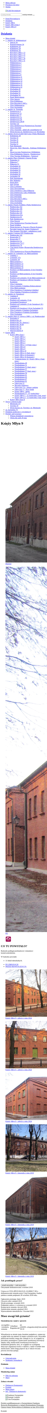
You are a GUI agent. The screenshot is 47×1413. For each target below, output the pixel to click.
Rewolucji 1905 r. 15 (17, 55)
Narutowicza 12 (16, 113)
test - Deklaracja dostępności (15, 1391)
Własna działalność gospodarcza (21, 416)
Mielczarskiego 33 (16, 268)
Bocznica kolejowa (21, 385)
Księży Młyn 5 (20, 343)
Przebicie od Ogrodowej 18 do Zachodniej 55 (26, 308)
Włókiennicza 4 (15, 67)
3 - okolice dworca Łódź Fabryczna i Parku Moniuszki (25, 134)
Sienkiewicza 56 (16, 241)
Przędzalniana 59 (21, 373)
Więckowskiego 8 (16, 331)
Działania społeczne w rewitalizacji (18, 412)
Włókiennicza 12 (16, 79)
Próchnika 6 (14, 318)
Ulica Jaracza (15, 99)
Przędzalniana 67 (21, 379)
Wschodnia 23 (15, 168)
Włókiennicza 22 (16, 87)
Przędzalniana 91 (21, 381)
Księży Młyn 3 (20, 341)
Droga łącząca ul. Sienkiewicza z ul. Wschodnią (27, 132)
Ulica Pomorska (16, 195)
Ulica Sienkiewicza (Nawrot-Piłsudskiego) (25, 251)
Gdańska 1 (14, 255)
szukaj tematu (27, 15)
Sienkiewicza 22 (16, 117)
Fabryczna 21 (19, 383)
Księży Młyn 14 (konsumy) (24, 355)
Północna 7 (14, 162)
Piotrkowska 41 (15, 327)
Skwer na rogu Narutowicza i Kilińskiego (25, 152)
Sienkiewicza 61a (16, 215)
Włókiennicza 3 (15, 65)
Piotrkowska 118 (16, 213)
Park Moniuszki (15, 146)
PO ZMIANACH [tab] (11, 964)
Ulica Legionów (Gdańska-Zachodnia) (24, 310)
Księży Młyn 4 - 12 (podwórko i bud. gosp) (30, 398)
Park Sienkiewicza (16, 219)
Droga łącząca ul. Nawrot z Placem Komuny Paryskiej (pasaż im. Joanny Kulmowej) (26, 228)
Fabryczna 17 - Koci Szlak (24, 389)
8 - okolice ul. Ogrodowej (14, 294)
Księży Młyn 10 (20, 351)
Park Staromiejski (16, 178)
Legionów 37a (15, 258)
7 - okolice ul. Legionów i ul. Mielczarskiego (21, 253)
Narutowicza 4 (15, 111)
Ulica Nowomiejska (17, 189)
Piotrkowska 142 (16, 235)
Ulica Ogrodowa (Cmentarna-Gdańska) (24, 290)
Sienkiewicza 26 (16, 120)
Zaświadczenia (10, 1358)
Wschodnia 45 (15, 89)
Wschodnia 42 (15, 174)
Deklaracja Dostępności (14, 1385)
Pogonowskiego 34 (17, 44)
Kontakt (8, 1387)
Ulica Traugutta (15, 128)
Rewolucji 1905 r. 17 (17, 57)
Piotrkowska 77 (15, 115)
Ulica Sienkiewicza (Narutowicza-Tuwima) (25, 126)
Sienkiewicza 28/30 (17, 122)
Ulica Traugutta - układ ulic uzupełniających (26, 130)
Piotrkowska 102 (16, 207)
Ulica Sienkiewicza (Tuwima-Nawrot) (24, 223)
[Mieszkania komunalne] (8, 941)
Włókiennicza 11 (16, 77)
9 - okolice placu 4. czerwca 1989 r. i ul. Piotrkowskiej (25, 316)
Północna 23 (14, 164)
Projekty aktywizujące (13, 414)
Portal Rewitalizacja (12, 19)
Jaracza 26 (14, 42)
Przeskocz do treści (12, 5)
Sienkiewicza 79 (16, 245)
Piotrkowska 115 (16, 211)
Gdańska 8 (14, 296)
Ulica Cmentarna (16, 284)
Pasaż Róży (14, 182)
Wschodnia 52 (15, 93)
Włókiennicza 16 (16, 85)
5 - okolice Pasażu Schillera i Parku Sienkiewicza (23, 205)
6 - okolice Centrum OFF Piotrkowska (19, 233)
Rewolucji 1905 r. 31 (17, 61)
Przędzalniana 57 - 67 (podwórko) (27, 393)
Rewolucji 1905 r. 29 (17, 59)
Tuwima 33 (14, 138)
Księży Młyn (10, 23)
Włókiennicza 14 (16, 81)
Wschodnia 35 (15, 172)
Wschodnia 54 (15, 95)
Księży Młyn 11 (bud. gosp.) (25, 353)
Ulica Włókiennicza (17, 105)
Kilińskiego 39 (15, 136)
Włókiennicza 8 (15, 75)
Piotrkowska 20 (15, 320)
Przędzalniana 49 (21, 363)
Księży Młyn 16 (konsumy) (24, 357)
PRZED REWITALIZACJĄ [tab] (15, 966)
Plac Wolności (15, 180)
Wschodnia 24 (15, 170)
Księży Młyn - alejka (22, 391)
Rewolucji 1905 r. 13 (17, 53)
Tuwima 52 (14, 144)
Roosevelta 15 (15, 237)
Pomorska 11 (14, 160)
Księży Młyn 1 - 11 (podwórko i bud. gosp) (30, 396)
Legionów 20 (15, 298)
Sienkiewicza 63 (16, 217)
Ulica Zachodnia (16, 203)
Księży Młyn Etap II (17, 400)
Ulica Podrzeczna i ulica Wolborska (23, 193)
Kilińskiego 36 (15, 51)
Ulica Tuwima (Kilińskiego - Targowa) (24, 156)
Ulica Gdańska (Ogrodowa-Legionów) (24, 292)
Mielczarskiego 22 (16, 266)
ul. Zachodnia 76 (11, 410)
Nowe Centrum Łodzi (13, 402)
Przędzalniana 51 (21, 365)
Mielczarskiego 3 (16, 262)
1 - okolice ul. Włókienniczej (15, 40)
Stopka (7, 7)
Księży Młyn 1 (20, 337)
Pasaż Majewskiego (17, 97)
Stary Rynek (14, 184)
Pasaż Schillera (15, 225)
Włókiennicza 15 (16, 83)
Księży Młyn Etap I (12, 25)
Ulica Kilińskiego (16, 101)
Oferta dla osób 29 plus (18, 418)
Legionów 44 (15, 260)
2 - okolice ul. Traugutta (14, 109)
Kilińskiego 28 (15, 48)
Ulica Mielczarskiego (17, 288)
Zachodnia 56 (15, 176)
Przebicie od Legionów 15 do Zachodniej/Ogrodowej (20, 301)
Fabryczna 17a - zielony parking (26, 387)
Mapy (7, 1378)
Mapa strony (9, 1389)
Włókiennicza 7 (15, 73)
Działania (8, 21)
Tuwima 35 (14, 140)
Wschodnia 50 (15, 91)
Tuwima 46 (14, 142)
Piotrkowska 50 (15, 329)
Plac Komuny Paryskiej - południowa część (25, 231)
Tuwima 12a (14, 124)
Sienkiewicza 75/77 (17, 243)
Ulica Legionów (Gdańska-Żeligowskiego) (25, 286)
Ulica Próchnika (16, 197)
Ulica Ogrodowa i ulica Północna (22, 191)
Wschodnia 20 (15, 166)
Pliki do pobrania (11, 1376)
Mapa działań (10, 38)
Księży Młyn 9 (10, 27)
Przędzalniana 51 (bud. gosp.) (25, 367)
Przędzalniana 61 (21, 375)
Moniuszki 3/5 (15, 404)
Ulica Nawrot (15, 221)
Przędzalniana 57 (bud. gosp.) (25, 371)
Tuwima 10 (14, 406)
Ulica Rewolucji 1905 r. (18, 103)
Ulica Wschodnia (16, 107)
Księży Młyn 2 (20, 339)
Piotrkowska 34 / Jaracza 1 (19, 322)
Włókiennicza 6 (15, 71)
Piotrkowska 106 (16, 209)
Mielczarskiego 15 (16, 264)
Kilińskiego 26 (15, 46)
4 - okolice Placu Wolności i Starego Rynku (21, 158)
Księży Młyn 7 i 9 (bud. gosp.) (26, 345)
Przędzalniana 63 (21, 377)
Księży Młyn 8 (20, 347)
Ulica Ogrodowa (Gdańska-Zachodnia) (24, 312)
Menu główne (10, 3)
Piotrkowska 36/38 (17, 324)
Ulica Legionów (16, 186)
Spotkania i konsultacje (13, 1360)
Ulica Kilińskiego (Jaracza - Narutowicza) (25, 154)
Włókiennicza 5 (15, 69)
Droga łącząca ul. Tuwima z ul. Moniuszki (25, 408)
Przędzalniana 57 (21, 369)
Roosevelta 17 (15, 239)
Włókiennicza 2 (15, 63)
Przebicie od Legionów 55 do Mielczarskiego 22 (27, 278)
